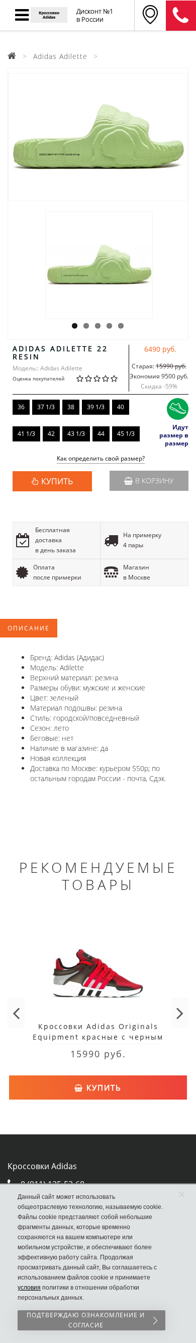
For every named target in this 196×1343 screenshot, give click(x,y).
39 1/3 (96, 407)
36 (21, 407)
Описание (29, 628)
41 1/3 (26, 433)
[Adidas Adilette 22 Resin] (98, 137)
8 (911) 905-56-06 (181, 16)
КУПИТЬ (57, 481)
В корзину (154, 480)
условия (29, 1287)
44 (101, 433)
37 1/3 (46, 407)
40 (120, 407)
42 (51, 433)
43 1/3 (76, 433)
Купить (102, 1087)
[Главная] (12, 56)
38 (70, 407)
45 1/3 (126, 433)
